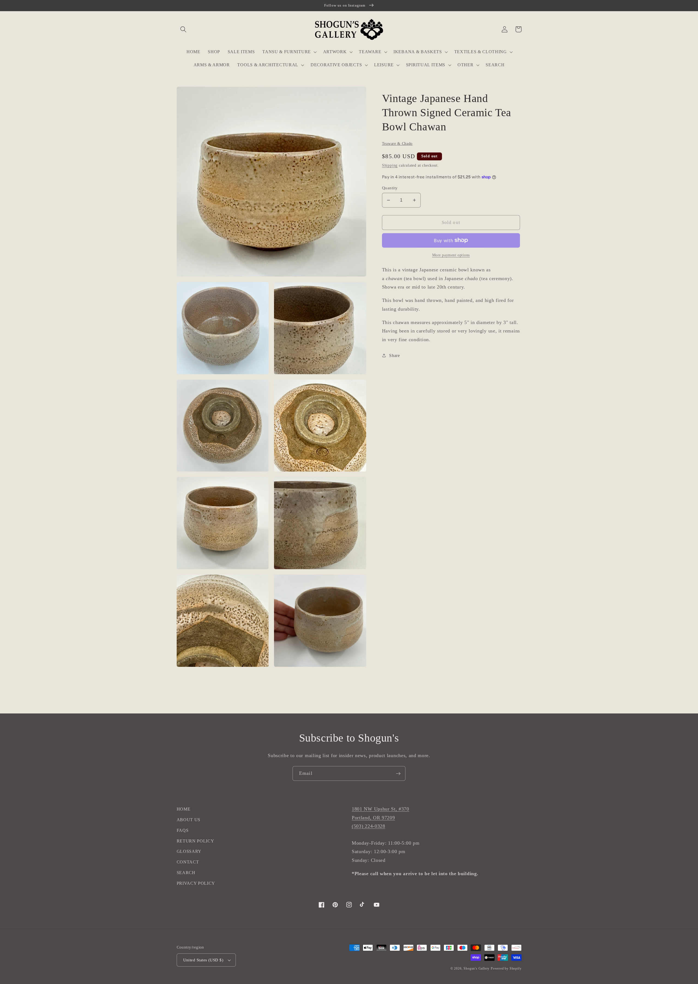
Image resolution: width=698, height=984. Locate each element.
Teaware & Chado (397, 144)
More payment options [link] (451, 255)
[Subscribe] (398, 773)
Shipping (390, 165)
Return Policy (195, 841)
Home (184, 809)
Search (186, 872)
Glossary (189, 851)
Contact (188, 862)
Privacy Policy (196, 883)
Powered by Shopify (506, 968)
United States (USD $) (203, 960)
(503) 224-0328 (368, 826)
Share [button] (394, 355)
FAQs (183, 830)
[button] (184, 29)
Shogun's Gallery (476, 968)
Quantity (390, 188)
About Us (189, 819)
